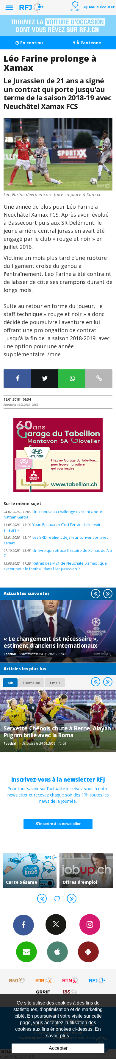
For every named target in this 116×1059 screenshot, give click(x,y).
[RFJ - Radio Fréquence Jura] (97, 980)
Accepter (58, 1048)
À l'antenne (88, 43)
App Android (88, 951)
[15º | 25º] (74, 0)
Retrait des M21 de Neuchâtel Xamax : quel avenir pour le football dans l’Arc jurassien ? (56, 566)
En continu (31, 43)
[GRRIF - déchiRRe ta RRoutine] (44, 992)
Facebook (23, 925)
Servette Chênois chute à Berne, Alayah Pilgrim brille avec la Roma (57, 731)
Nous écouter (102, 7)
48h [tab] (10, 682)
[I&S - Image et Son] (70, 992)
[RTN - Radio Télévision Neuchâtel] (70, 980)
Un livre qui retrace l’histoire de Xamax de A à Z (58, 553)
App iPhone (57, 951)
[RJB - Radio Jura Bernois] (44, 980)
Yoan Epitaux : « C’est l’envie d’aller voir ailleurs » (52, 527)
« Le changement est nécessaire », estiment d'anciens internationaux (51, 642)
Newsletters (26, 951)
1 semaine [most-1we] (31, 682)
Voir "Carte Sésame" (30, 870)
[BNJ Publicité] (17, 980)
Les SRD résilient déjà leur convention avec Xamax (56, 540)
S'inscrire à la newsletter (58, 823)
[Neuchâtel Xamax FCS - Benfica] (58, 154)
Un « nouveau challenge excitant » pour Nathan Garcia (53, 514)
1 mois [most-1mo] (54, 682)
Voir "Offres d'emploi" (86, 870)
